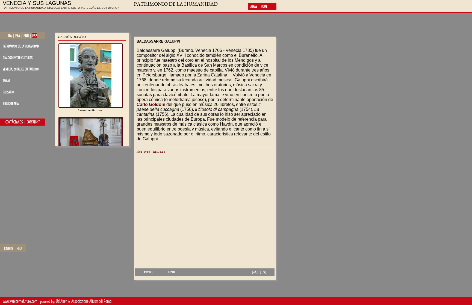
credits (8, 248)
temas (6, 80)
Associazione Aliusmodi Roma (91, 301)
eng (26, 35)
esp (34, 35)
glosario (8, 92)
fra (17, 35)
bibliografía (11, 103)
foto (148, 272)
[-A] (255, 272)
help (19, 248)
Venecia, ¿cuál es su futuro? (21, 69)
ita (10, 35)
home (264, 6)
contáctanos (14, 122)
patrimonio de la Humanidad (21, 46)
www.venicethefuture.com (20, 301)
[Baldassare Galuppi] (90, 75)
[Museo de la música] (90, 140)
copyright (33, 122)
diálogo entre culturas (18, 57)
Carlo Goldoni (151, 104)
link (171, 272)
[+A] (263, 272)
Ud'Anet (61, 301)
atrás (253, 6)
